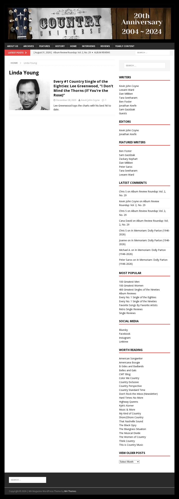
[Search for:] (152, 52)
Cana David (125, 220)
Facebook (124, 333)
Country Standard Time (132, 390)
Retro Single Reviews (131, 309)
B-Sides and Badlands (131, 366)
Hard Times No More (131, 397)
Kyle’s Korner (126, 405)
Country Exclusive (129, 382)
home (73, 46)
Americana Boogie (129, 362)
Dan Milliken (126, 93)
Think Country (127, 441)
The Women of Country (132, 437)
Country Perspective (130, 386)
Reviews (105, 46)
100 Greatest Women (131, 285)
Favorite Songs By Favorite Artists (138, 305)
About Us (12, 46)
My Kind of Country (130, 413)
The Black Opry (127, 425)
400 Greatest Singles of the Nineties (139, 289)
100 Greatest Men (129, 281)
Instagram (125, 337)
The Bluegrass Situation (132, 429)
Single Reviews (127, 313)
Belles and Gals (127, 370)
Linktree (123, 341)
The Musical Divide (129, 433)
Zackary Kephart (128, 158)
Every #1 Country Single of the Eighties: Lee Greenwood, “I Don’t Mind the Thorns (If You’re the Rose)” (83, 88)
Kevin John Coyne (90, 100)
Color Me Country (129, 378)
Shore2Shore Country (131, 417)
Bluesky (123, 329)
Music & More (127, 409)
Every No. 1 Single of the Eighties (137, 297)
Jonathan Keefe (128, 105)
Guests (123, 113)
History (60, 46)
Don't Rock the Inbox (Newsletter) (138, 393)
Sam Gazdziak (127, 109)
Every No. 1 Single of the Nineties (138, 301)
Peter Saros (125, 166)
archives (28, 46)
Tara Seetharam (128, 97)
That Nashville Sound (131, 421)
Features (44, 46)
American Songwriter (131, 358)
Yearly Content (124, 46)
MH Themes (70, 491)
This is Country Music (131, 444)
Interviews (88, 46)
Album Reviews (127, 293)
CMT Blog (124, 374)
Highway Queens (128, 401)
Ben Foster (125, 101)
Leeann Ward (126, 89)
